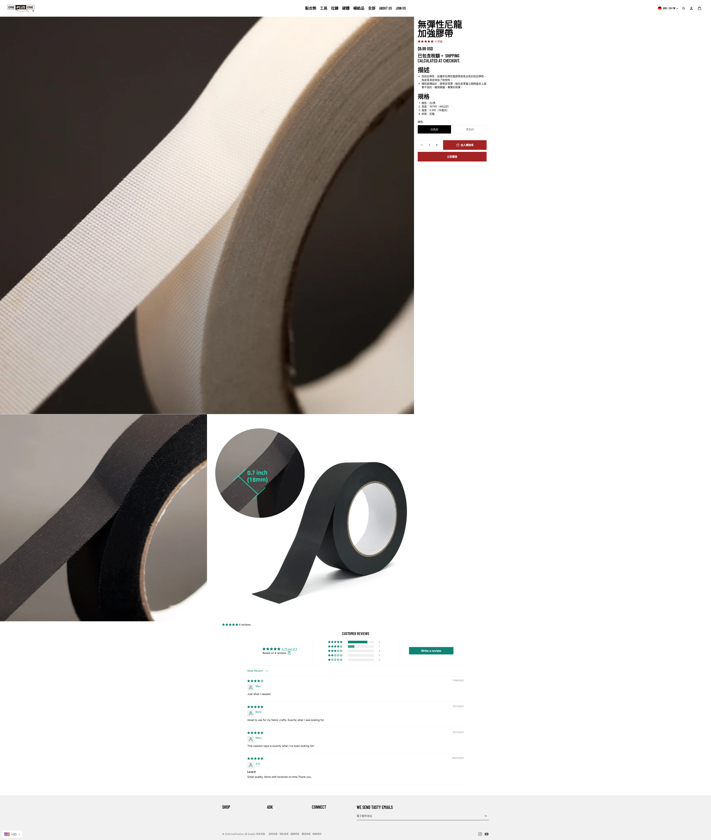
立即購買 (452, 156)
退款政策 (273, 834)
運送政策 (306, 834)
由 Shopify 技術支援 (255, 834)
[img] (255, 680)
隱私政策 (284, 834)
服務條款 (295, 834)
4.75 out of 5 (289, 649)
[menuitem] (310, 8)
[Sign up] (485, 816)
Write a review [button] (431, 651)
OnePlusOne (237, 834)
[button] (230, 624)
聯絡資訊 (317, 834)
